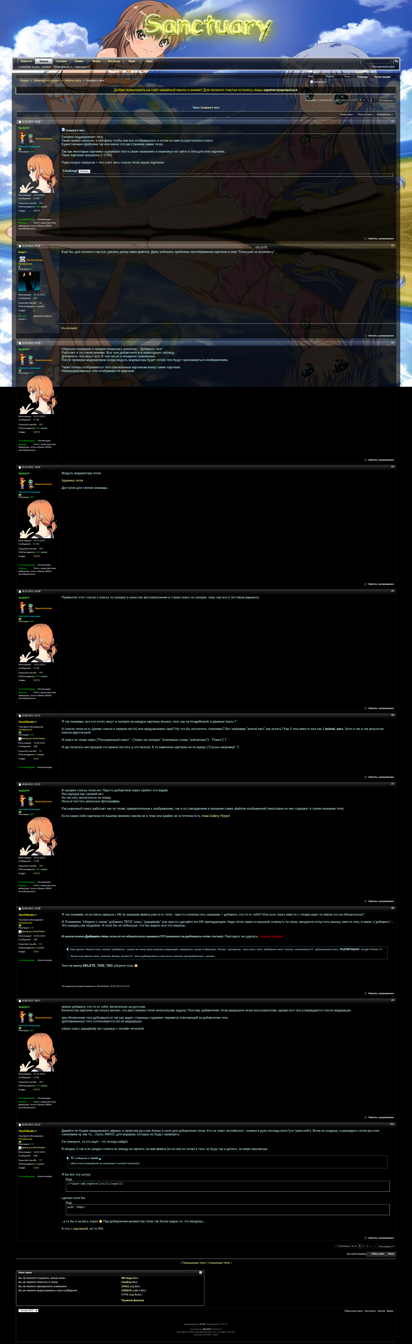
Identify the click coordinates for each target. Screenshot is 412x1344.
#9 (392, 1000)
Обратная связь (353, 1311)
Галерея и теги (210, 107)
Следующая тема (219, 1262)
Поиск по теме (365, 114)
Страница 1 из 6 (347, 100)
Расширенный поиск (384, 66)
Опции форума (61, 67)
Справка (46, 67)
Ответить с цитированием (381, 239)
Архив (381, 1311)
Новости (26, 61)
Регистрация (382, 76)
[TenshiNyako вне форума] (31, 739)
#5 (392, 591)
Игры (132, 61)
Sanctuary (370, 1311)
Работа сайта (73, 80)
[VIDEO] (126, 1290)
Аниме (79, 61)
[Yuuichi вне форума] (37, 173)
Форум (43, 61)
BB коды (127, 1278)
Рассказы (114, 61)
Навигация (80, 67)
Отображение (384, 114)
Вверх (391, 1254)
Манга (96, 61)
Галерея (61, 61)
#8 (392, 908)
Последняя (385, 100)
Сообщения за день (29, 67)
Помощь (362, 76)
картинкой (80, 1228)
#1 (392, 121)
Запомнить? (320, 82)
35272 (36, 211)
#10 (392, 1124)
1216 (36, 759)
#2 (392, 245)
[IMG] (125, 1286)
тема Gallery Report (215, 816)
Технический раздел (47, 80)
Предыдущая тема (194, 1262)
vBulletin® (207, 1329)
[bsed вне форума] (29, 281)
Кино (149, 61)
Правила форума (132, 1300)
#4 (392, 467)
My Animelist (69, 328)
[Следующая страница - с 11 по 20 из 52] (374, 100)
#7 (392, 784)
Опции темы (346, 114)
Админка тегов (72, 480)
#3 (392, 342)
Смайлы (126, 1282)
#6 (392, 715)
